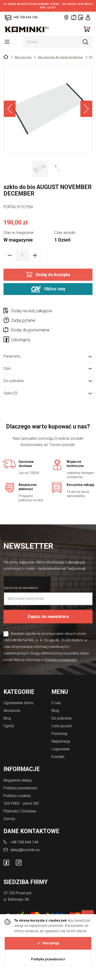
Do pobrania (13, 381)
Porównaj (59, 733)
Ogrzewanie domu (18, 703)
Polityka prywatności (48, 959)
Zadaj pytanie (23, 320)
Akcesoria (23, 57)
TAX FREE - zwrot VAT (21, 803)
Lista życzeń (61, 726)
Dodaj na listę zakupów (31, 310)
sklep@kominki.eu (25, 850)
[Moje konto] (88, 17)
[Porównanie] (74, 17)
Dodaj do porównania (30, 329)
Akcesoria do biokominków (60, 57)
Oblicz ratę (54, 288)
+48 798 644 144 (24, 842)
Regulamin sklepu (17, 780)
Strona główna (5, 57)
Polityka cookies (17, 795)
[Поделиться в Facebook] (7, 340)
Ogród (8, 726)
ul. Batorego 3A (16, 899)
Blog (7, 718)
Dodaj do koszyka (53, 274)
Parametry (12, 356)
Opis (7, 368)
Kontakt (57, 757)
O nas (56, 703)
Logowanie (60, 749)
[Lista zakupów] (81, 17)
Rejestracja (60, 741)
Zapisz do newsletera (48, 616)
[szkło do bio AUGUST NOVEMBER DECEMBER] (48, 108)
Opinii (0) (10, 393)
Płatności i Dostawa (19, 811)
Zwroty (9, 819)
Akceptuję (50, 943)
